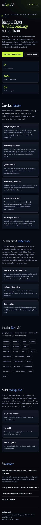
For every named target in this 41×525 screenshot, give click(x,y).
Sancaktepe (7, 371)
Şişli (24, 341)
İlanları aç (33, 5)
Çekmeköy (28, 366)
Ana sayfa (5, 519)
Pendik (24, 351)
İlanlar (12, 519)
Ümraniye (7, 366)
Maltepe (16, 346)
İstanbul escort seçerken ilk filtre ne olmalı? (19, 472)
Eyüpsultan (19, 356)
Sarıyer (15, 351)
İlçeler (17, 519)
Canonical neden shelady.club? (17, 493)
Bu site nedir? (8, 499)
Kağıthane (7, 361)
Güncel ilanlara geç (12, 54)
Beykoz (17, 366)
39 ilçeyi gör (32, 54)
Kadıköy (16, 341)
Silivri (5, 376)
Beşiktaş (6, 341)
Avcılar (29, 361)
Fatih (29, 356)
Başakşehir (7, 356)
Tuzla (30, 371)
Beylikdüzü (19, 361)
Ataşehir (6, 346)
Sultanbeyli (20, 371)
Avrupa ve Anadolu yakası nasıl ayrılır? (20, 487)
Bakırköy (32, 341)
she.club (8, 5)
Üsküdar (26, 346)
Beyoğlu (6, 351)
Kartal (33, 351)
